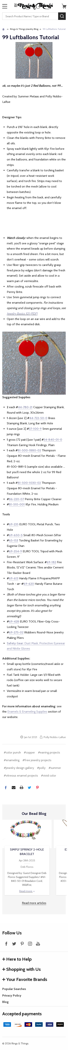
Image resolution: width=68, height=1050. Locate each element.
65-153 (13, 540)
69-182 (51, 562)
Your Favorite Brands (26, 979)
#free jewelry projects (36, 760)
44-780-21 (25, 407)
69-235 (14, 524)
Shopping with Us (23, 969)
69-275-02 (16, 632)
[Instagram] (30, 943)
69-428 (14, 621)
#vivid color (48, 775)
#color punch (12, 752)
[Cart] (64, 6)
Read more (26, 891)
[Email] (13, 787)
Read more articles (34, 903)
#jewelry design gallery (19, 768)
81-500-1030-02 (29, 483)
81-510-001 (17, 504)
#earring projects (49, 752)
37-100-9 (35, 429)
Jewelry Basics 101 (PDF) (22, 313)
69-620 (29, 584)
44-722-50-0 (38, 418)
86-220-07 (16, 499)
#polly (41, 768)
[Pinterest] (37, 787)
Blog (5, 1002)
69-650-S (16, 535)
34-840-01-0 (53, 439)
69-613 (13, 578)
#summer (55, 768)
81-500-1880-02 (29, 450)
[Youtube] (38, 943)
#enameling (11, 760)
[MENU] (4, 6)
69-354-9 (15, 551)
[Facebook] (5, 787)
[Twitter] (29, 787)
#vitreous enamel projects (21, 775)
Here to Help (19, 959)
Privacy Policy (11, 995)
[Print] (21, 787)
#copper (29, 752)
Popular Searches (14, 989)
